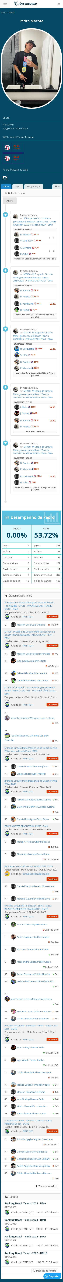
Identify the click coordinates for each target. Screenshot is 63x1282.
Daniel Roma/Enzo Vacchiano (32, 680)
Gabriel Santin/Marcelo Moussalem (35, 886)
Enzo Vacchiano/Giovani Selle (32, 949)
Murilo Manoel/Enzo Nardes (32, 1106)
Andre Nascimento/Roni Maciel (33, 936)
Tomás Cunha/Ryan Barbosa (32, 924)
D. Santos (25, 290)
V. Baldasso (26, 240)
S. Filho (24, 354)
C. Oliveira (25, 247)
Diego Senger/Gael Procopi (31, 773)
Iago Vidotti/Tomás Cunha (30, 1059)
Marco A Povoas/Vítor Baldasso (33, 841)
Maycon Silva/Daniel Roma (31, 1091)
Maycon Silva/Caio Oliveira (31, 624)
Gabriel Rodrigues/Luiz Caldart (33, 1158)
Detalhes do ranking (45, 1270)
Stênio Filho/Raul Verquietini (32, 673)
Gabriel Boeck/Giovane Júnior (32, 766)
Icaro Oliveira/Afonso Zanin (31, 1113)
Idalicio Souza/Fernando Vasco (33, 1084)
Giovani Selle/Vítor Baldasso (32, 1151)
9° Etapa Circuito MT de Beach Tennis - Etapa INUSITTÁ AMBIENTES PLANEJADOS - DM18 (28, 907)
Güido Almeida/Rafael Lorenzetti (34, 1072)
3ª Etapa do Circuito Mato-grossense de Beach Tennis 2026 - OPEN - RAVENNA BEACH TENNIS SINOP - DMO (35, 221)
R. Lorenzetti (26, 476)
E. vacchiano (26, 303)
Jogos (18, 186)
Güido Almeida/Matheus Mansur (34, 1173)
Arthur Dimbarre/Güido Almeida (33, 974)
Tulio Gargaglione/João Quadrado (35, 1139)
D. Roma (24, 309)
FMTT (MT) (28, 616)
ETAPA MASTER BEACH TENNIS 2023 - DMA (26, 826)
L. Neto (23, 407)
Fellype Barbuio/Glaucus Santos (34, 799)
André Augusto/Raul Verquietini (33, 1166)
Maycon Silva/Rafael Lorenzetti (33, 653)
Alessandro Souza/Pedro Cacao (34, 961)
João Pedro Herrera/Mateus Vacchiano (31, 999)
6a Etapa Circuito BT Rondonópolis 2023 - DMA (29, 866)
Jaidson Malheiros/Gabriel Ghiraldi (35, 981)
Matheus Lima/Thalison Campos (34, 1011)
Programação (34, 186)
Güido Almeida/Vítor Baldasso (33, 1018)
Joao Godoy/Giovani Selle (30, 1047)
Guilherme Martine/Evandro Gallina (36, 806)
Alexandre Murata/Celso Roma (33, 854)
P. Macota (25, 234)
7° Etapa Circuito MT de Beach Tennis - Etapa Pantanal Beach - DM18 (28, 1122)
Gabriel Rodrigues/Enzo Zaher (33, 819)
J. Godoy (24, 413)
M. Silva (24, 253)
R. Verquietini (27, 348)
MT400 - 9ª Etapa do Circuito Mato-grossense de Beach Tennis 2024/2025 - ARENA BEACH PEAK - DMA (33, 277)
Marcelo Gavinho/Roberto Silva (33, 898)
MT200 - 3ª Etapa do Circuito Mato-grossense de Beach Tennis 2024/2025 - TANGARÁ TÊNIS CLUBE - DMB (31, 690)
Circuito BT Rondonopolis (36, 873)
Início (3, 12)
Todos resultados (46, 1186)
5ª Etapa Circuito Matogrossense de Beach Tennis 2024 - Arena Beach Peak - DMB (31, 749)
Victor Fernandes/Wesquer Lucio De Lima (32, 717)
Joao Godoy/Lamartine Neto (31, 660)
